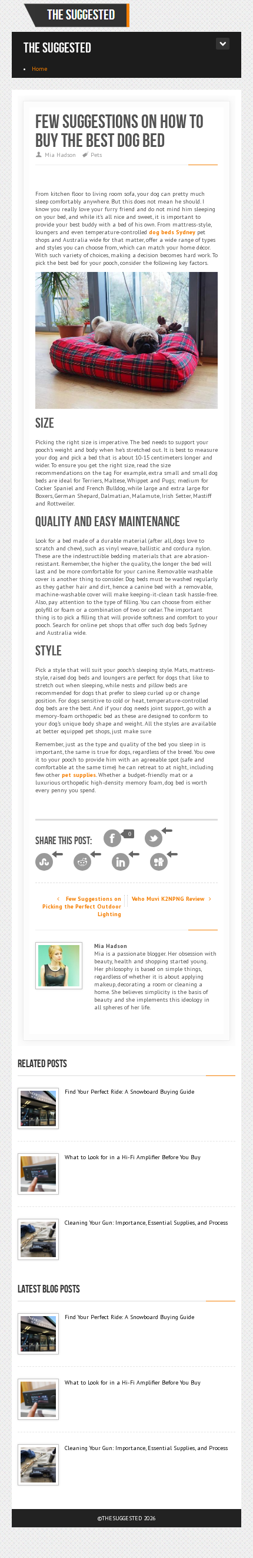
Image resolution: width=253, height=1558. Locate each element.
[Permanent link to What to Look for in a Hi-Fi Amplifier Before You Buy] (38, 1174)
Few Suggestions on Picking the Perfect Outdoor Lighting (81, 906)
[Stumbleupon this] (49, 862)
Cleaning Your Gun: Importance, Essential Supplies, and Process (146, 1222)
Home (39, 69)
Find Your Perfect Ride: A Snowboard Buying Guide (129, 1091)
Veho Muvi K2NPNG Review (169, 899)
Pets (96, 155)
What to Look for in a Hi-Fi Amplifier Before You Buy (133, 1157)
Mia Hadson (60, 155)
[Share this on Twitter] (158, 838)
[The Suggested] (79, 15)
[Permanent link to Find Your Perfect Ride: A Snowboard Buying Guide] (38, 1108)
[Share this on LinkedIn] (125, 862)
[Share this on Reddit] (87, 862)
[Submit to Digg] (164, 862)
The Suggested (57, 48)
